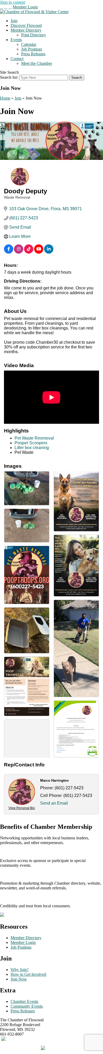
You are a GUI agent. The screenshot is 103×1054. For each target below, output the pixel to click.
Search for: (9, 77)
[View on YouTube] (38, 252)
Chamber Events (24, 1001)
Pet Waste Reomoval (34, 438)
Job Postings (31, 49)
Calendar (28, 44)
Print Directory (33, 35)
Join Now (19, 979)
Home (5, 98)
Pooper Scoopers (31, 443)
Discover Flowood (26, 25)
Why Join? (20, 969)
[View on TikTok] (28, 252)
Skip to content (12, 2)
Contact (17, 58)
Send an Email (54, 803)
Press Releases (33, 54)
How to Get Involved (28, 974)
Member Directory (26, 30)
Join (14, 20)
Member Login (25, 7)
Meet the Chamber (36, 63)
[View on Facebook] (8, 252)
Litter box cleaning (32, 447)
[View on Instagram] (18, 252)
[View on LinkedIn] (48, 252)
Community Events (27, 1006)
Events (16, 39)
